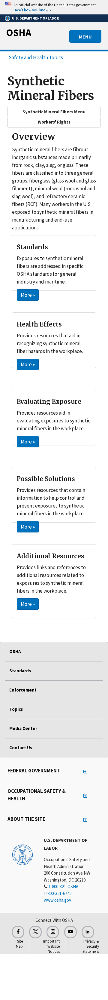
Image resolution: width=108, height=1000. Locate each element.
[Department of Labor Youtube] (70, 932)
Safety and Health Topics (36, 57)
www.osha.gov (57, 900)
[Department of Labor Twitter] (35, 932)
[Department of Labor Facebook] (18, 932)
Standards (20, 670)
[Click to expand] (54, 7)
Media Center (23, 728)
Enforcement (23, 690)
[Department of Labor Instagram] (52, 932)
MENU (85, 37)
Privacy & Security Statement (90, 946)
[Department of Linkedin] (88, 932)
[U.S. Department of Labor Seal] (22, 854)
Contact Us (20, 747)
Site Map (19, 944)
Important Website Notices (51, 946)
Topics (16, 709)
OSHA (18, 32)
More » (28, 295)
